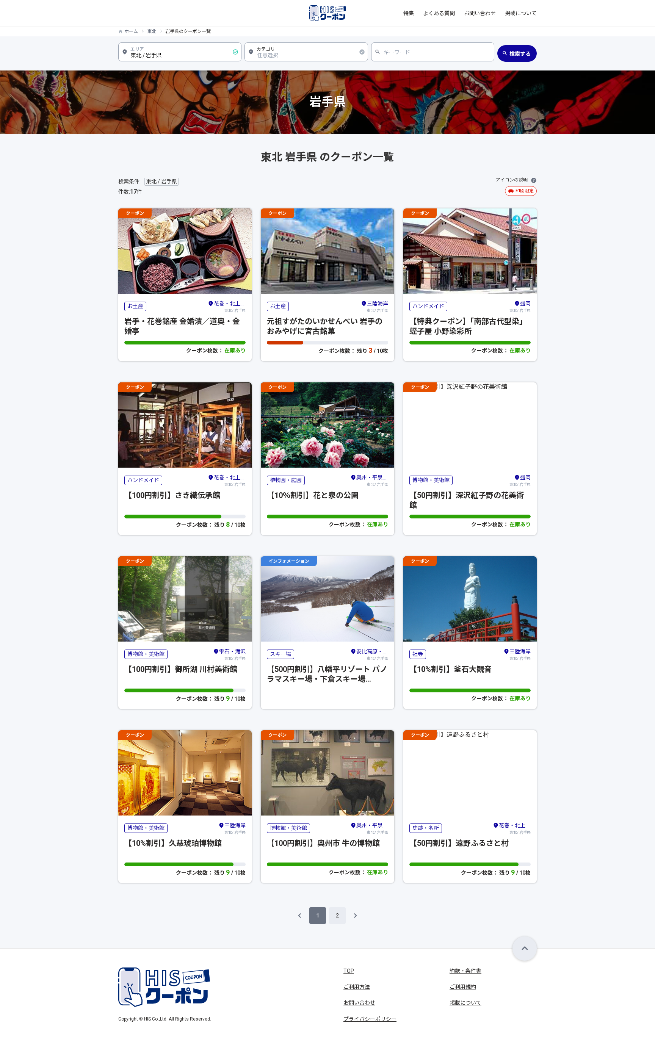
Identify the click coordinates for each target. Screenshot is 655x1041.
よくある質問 (439, 13)
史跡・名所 (425, 828)
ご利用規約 (463, 987)
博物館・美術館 (431, 480)
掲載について (521, 13)
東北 (151, 31)
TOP (348, 971)
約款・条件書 (465, 971)
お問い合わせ (480, 13)
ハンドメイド (428, 306)
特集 (408, 13)
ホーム (131, 31)
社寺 (417, 654)
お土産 (135, 306)
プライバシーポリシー (369, 1019)
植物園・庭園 (286, 480)
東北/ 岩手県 (230, 307)
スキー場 (280, 654)
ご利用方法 (356, 987)
